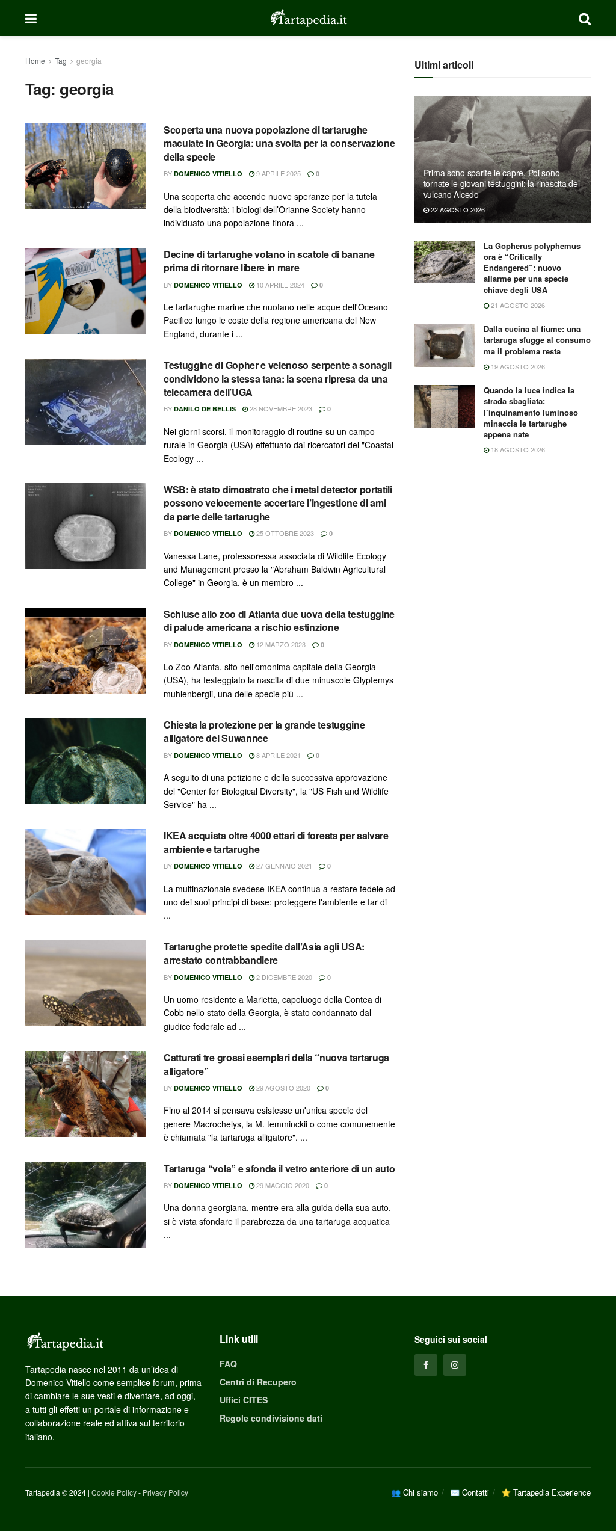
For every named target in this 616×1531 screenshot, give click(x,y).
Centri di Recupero (258, 1382)
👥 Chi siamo (414, 1492)
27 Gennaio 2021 (283, 865)
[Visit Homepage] (308, 18)
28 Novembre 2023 (280, 408)
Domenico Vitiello (208, 173)
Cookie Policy (114, 1492)
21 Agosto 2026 (517, 305)
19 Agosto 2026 (517, 366)
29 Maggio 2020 (281, 1185)
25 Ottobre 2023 (284, 533)
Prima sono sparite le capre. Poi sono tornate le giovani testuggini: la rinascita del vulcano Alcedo (502, 183)
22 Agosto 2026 (457, 209)
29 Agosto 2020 (282, 1087)
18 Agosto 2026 (517, 449)
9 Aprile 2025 (277, 173)
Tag (61, 60)
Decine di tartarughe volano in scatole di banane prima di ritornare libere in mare (269, 260)
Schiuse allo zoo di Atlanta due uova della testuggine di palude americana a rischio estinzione (279, 620)
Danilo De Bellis (205, 408)
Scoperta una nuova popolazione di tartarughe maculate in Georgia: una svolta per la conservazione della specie (279, 143)
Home (35, 60)
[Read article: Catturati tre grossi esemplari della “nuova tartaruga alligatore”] (85, 1094)
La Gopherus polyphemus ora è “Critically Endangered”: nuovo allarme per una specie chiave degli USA (532, 267)
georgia (89, 60)
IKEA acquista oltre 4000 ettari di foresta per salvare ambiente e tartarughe (276, 841)
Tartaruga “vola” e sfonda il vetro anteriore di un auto (279, 1168)
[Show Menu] (31, 18)
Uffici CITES (244, 1400)
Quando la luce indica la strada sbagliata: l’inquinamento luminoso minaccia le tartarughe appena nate (531, 412)
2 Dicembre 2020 (283, 977)
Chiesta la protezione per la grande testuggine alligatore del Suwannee (264, 731)
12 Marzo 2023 (280, 644)
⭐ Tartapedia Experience (546, 1492)
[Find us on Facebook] (425, 1365)
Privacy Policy (165, 1492)
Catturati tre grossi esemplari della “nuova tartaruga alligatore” (276, 1063)
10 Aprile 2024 (279, 284)
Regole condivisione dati (271, 1418)
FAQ (228, 1364)
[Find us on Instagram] (454, 1365)
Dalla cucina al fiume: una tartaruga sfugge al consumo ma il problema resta (537, 339)
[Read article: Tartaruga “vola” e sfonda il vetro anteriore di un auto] (85, 1205)
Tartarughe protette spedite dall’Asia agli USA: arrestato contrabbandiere (264, 953)
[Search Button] (585, 18)
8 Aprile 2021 (277, 755)
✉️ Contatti (469, 1492)
